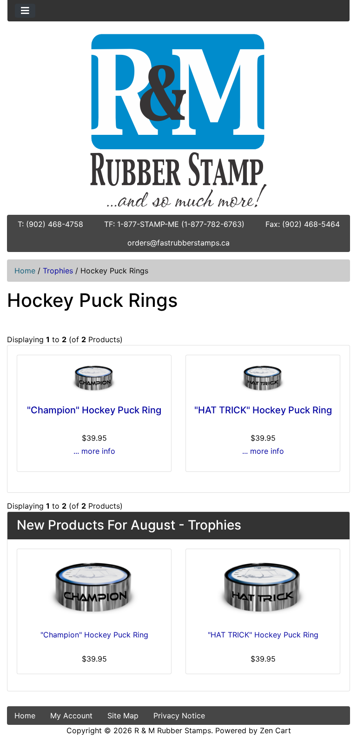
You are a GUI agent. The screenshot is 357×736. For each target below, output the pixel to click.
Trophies (58, 270)
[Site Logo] (178, 120)
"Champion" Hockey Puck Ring (94, 410)
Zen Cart (275, 730)
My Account (71, 715)
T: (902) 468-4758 (50, 224)
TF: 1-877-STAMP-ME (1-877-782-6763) (174, 224)
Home (24, 270)
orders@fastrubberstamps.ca (178, 242)
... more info (94, 451)
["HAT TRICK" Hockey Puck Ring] (262, 378)
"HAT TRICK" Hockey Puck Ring (263, 410)
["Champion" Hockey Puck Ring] (94, 378)
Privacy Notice (179, 715)
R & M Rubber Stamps (172, 730)
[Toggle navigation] (25, 11)
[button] (340, 690)
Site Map (123, 715)
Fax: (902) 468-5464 (302, 224)
